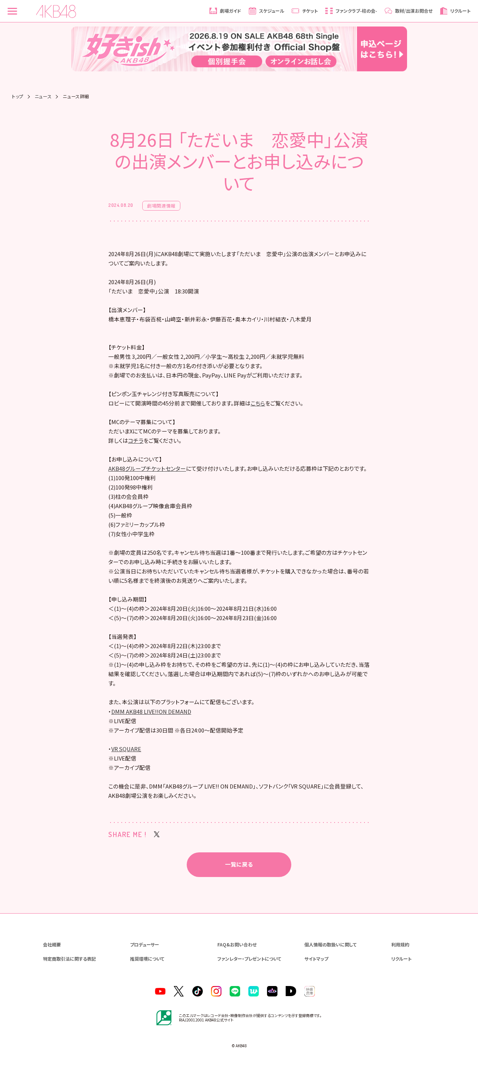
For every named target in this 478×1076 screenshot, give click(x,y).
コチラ (135, 440)
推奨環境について (147, 958)
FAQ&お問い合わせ (237, 944)
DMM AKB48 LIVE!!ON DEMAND (151, 711)
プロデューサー (144, 944)
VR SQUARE (126, 749)
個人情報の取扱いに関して (330, 944)
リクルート (401, 958)
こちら (258, 403)
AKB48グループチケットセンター (147, 468)
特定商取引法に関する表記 (69, 958)
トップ (18, 96)
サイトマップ (316, 958)
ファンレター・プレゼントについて (249, 958)
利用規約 (400, 944)
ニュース (43, 96)
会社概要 (52, 944)
